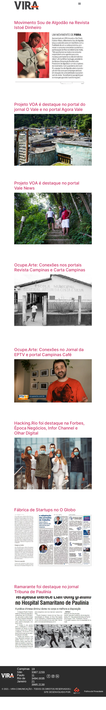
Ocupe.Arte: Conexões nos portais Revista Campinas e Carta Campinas (49, 267)
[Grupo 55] (48, 676)
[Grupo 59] (57, 676)
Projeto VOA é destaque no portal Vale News (46, 185)
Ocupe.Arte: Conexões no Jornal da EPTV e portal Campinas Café (49, 352)
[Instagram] (53, 676)
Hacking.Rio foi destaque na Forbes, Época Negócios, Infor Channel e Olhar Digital (49, 428)
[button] (79, 3)
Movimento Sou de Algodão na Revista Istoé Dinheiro (51, 25)
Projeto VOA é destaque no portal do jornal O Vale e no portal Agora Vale (49, 107)
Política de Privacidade (93, 691)
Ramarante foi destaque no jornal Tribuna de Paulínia (46, 589)
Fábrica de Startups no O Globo (44, 509)
